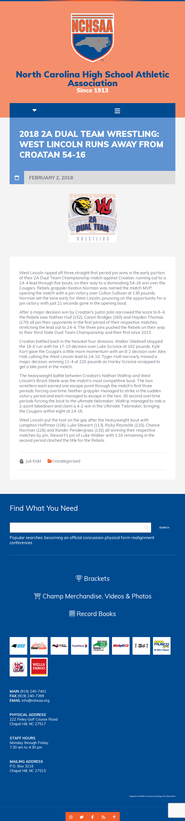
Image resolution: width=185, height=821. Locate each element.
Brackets (96, 578)
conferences (21, 542)
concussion (93, 537)
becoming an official (63, 537)
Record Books (95, 614)
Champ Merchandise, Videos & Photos (97, 596)
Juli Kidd (33, 460)
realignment (142, 537)
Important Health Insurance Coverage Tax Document (152, 796)
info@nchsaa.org (35, 700)
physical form (117, 537)
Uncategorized (66, 460)
